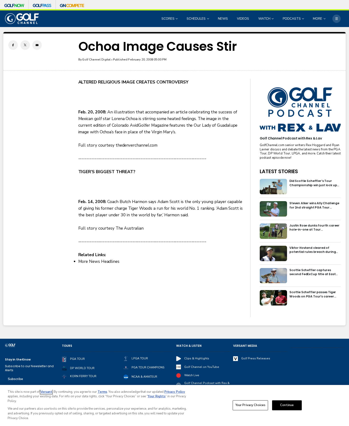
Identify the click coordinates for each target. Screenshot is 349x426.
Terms (102, 392)
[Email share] (37, 45)
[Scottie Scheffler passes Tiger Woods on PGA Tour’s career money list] (273, 298)
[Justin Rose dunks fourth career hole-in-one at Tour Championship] (273, 231)
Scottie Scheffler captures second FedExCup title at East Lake (312, 272)
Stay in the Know (18, 359)
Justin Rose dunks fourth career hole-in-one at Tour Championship (314, 227)
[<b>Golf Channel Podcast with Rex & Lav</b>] (300, 110)
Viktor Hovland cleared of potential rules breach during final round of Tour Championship (312, 250)
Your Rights (156, 396)
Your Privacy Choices (250, 405)
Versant (46, 392)
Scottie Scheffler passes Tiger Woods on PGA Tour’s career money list (312, 294)
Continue (287, 405)
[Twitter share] (25, 45)
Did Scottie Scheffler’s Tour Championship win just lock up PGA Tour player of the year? (313, 183)
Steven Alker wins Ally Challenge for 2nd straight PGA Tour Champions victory (314, 205)
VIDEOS (243, 18)
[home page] (22, 18)
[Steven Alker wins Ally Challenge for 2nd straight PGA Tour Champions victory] (273, 209)
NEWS (223, 18)
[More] (336, 18)
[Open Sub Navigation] (177, 19)
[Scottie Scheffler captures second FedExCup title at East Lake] (273, 275)
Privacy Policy (174, 392)
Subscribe (15, 379)
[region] (174, 405)
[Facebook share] (13, 45)
